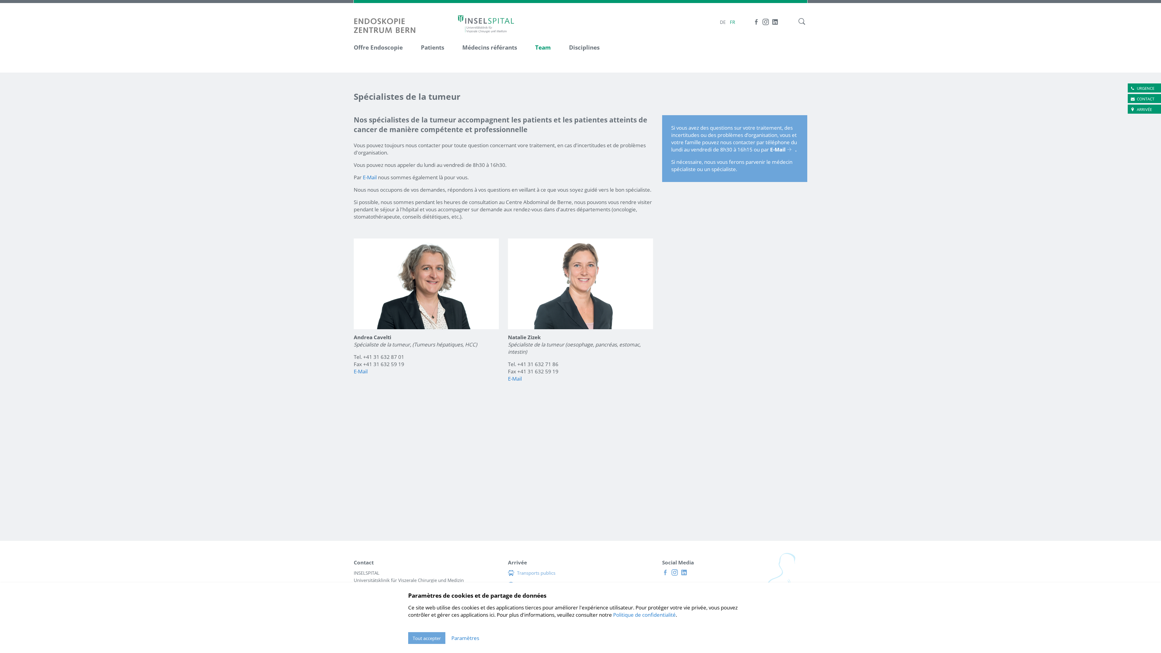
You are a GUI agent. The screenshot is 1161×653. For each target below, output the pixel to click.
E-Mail (370, 177)
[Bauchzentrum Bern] (486, 23)
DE (723, 22)
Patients (432, 47)
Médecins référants (489, 47)
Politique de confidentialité (644, 614)
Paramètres (465, 638)
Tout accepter (427, 638)
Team (543, 47)
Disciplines (584, 47)
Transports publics (536, 573)
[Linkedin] (775, 22)
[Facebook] (756, 22)
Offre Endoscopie (378, 47)
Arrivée (1144, 109)
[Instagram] (766, 22)
